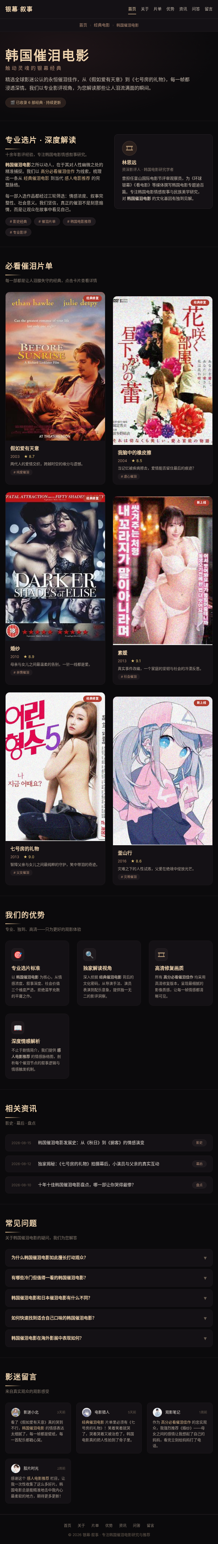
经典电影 (102, 25)
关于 (145, 8)
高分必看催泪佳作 (58, 171)
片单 (158, 8)
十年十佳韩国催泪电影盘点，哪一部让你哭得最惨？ (87, 1184)
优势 (170, 8)
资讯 (183, 8)
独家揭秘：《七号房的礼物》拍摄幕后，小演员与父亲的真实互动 (98, 1163)
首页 (132, 8)
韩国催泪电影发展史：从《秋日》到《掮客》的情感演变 (91, 1142)
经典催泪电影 (36, 178)
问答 (196, 8)
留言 (209, 8)
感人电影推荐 (77, 178)
